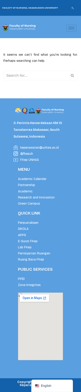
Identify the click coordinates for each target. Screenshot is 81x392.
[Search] (73, 75)
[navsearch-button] (72, 7)
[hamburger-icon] (71, 28)
